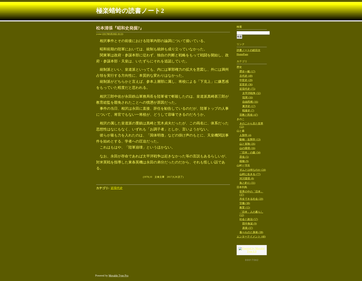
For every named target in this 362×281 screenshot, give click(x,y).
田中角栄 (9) (249, 223)
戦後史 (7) (248, 110)
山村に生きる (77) (250, 174)
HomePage (242, 54)
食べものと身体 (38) (251, 232)
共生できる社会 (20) (251, 199)
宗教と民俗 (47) (248, 114)
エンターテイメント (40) (251, 236)
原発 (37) (247, 228)
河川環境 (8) (246, 178)
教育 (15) (244, 207)
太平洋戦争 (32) (251, 93)
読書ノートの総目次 (248, 50)
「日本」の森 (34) (250, 152)
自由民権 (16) (250, 101)
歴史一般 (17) (247, 71)
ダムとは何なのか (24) (252, 169)
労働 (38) (244, 203)
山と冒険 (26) (247, 143)
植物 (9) (244, 161)
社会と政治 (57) (248, 219)
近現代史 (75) (247, 88)
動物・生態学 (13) (250, 139)
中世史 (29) (246, 80)
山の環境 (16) (247, 148)
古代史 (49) (246, 75)
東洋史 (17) (248, 106)
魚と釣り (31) (247, 182)
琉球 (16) (247, 97)
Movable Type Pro (118, 275)
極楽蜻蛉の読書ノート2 (130, 10)
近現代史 (117, 188)
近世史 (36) (246, 84)
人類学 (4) (245, 135)
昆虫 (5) (244, 156)
